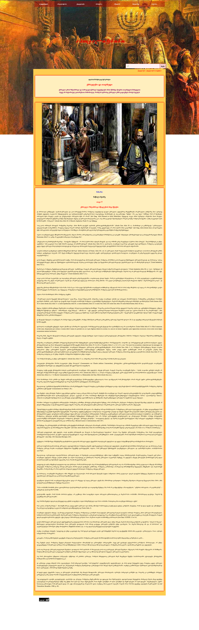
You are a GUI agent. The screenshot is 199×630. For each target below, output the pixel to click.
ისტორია (154, 4)
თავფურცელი (43, 4)
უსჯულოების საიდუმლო (153, 71)
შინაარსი (99, 192)
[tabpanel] (99, 86)
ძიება (163, 66)
